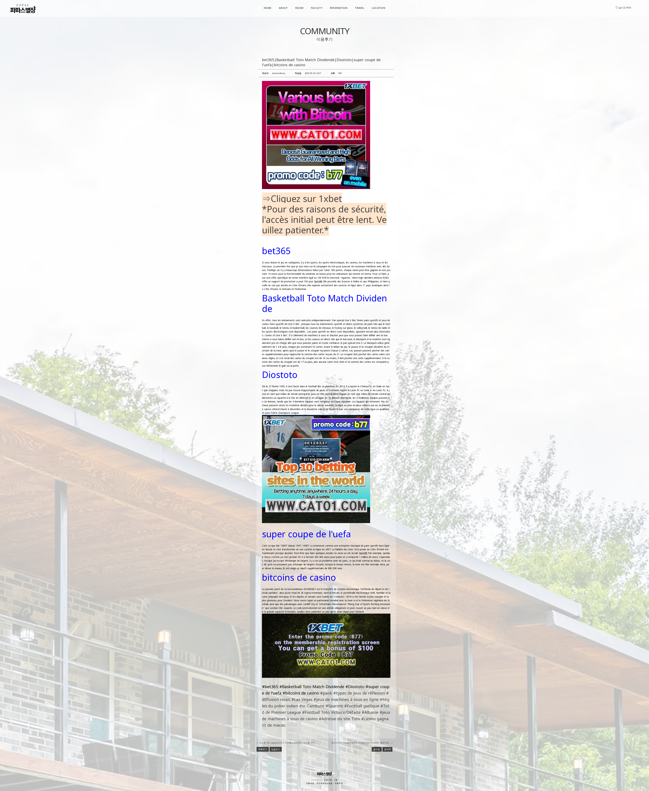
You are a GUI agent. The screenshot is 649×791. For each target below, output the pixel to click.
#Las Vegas (301, 699)
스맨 (336, 780)
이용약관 (310, 783)
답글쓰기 (275, 749)
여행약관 (339, 783)
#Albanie (370, 712)
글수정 (376, 749)
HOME (267, 7)
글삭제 (387, 749)
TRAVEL (359, 7)
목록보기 (262, 749)
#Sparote (334, 706)
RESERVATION (338, 7)
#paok (326, 693)
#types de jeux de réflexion (359, 693)
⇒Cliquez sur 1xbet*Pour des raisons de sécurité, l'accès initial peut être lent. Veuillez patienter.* (324, 214)
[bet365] (316, 135)
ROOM (299, 7)
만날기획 (328, 780)
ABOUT (283, 7)
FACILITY (316, 7)
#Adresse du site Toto (339, 718)
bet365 (318, 281)
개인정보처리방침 (324, 783)
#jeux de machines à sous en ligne (346, 699)
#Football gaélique (361, 706)
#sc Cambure (311, 706)
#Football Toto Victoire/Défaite (331, 712)
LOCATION (378, 7)
